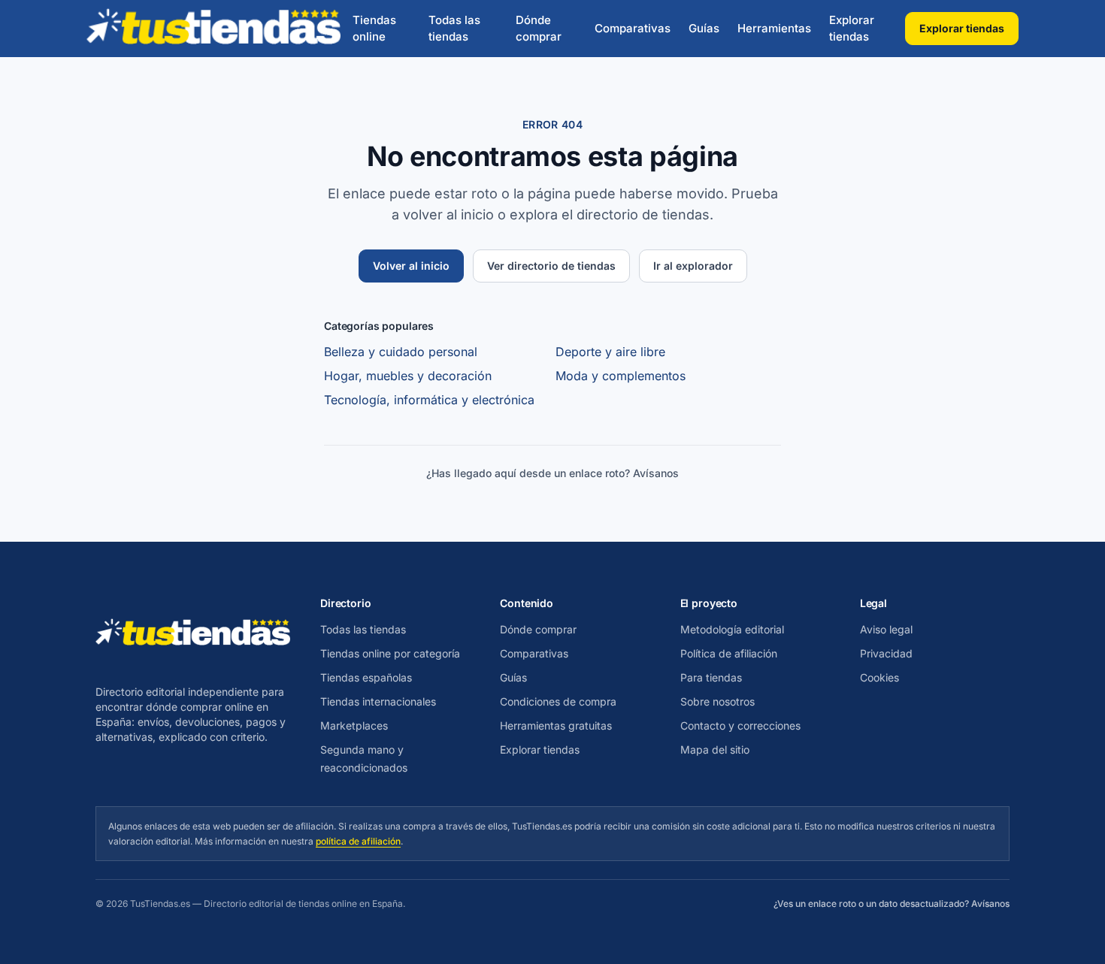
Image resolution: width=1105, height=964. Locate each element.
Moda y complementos (621, 375)
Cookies (879, 677)
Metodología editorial (732, 629)
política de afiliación (358, 841)
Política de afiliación (728, 653)
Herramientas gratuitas (556, 725)
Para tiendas (711, 677)
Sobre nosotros (717, 701)
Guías (704, 28)
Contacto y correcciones (740, 725)
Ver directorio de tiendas (551, 265)
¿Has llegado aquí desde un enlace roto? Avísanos (552, 473)
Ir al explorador (693, 265)
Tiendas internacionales (378, 701)
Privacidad (886, 653)
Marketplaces (354, 725)
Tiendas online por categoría (390, 653)
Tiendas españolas (366, 677)
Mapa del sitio (714, 749)
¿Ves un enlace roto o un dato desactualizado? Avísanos (892, 903)
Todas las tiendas (454, 28)
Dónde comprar (539, 28)
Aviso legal (886, 629)
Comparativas (633, 28)
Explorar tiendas (851, 28)
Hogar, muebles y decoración (408, 375)
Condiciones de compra (558, 701)
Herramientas (774, 28)
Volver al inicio (411, 265)
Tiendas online (374, 28)
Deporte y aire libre (610, 351)
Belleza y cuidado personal (400, 351)
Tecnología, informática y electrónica (429, 399)
